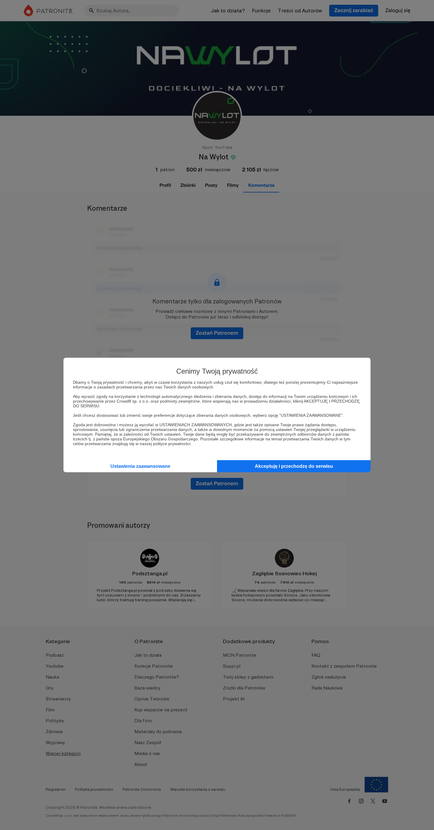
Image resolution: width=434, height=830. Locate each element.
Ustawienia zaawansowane (140, 466)
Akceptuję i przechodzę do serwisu (294, 466)
